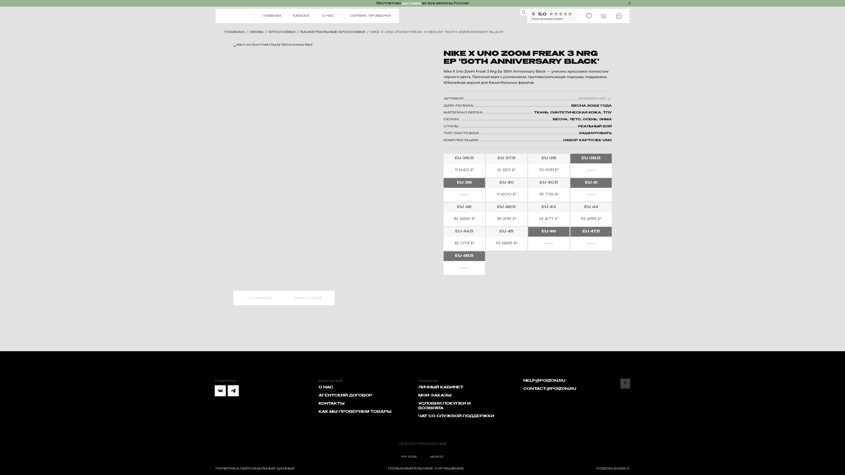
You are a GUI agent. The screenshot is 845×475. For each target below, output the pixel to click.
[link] (589, 16)
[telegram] (233, 390)
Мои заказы (435, 395)
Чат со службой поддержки (456, 416)
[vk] (220, 390)
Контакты (332, 404)
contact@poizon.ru (549, 389)
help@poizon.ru (544, 381)
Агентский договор (345, 395)
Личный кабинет (440, 387)
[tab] (259, 298)
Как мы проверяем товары (355, 412)
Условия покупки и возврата (444, 406)
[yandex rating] (553, 16)
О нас (326, 387)
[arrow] (625, 384)
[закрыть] (629, 3)
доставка (411, 3)
